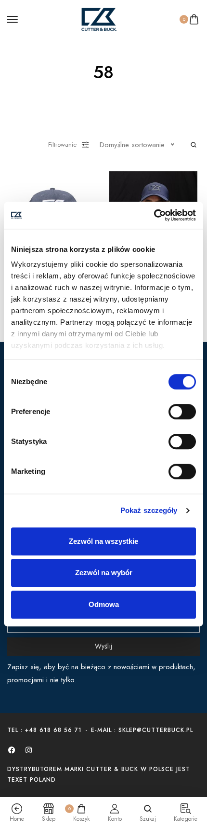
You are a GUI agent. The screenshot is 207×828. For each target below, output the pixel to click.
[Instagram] (28, 750)
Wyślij (104, 646)
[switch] (182, 411)
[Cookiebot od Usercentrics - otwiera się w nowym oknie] (154, 215)
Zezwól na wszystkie (103, 541)
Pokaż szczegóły (149, 510)
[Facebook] (11, 750)
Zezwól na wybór (103, 572)
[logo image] (99, 18)
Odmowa (104, 604)
